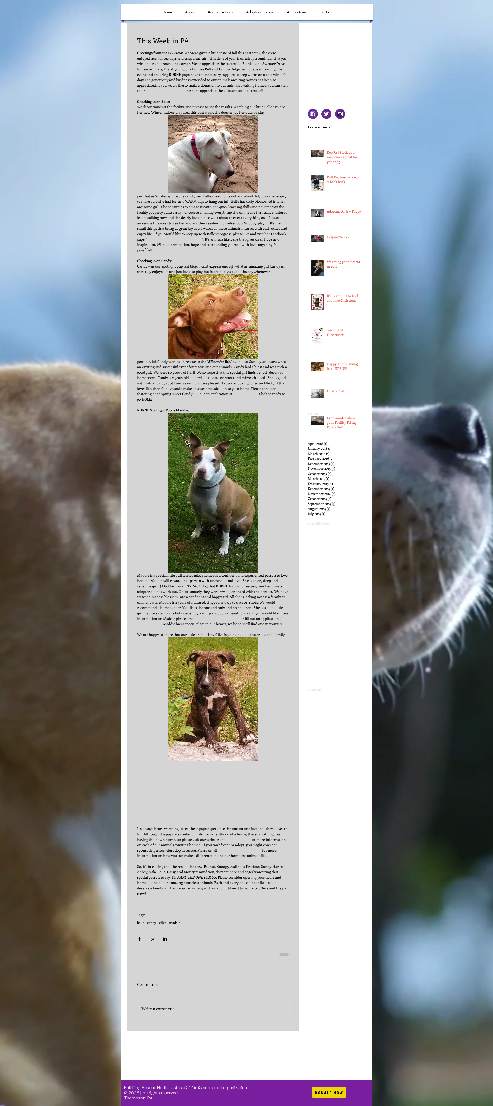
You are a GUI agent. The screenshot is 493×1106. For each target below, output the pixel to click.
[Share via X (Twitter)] (152, 938)
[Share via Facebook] (139, 938)
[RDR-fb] (313, 114)
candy (151, 922)
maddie (174, 922)
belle (140, 922)
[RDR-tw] (326, 114)
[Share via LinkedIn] (164, 938)
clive (162, 922)
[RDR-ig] (340, 114)
